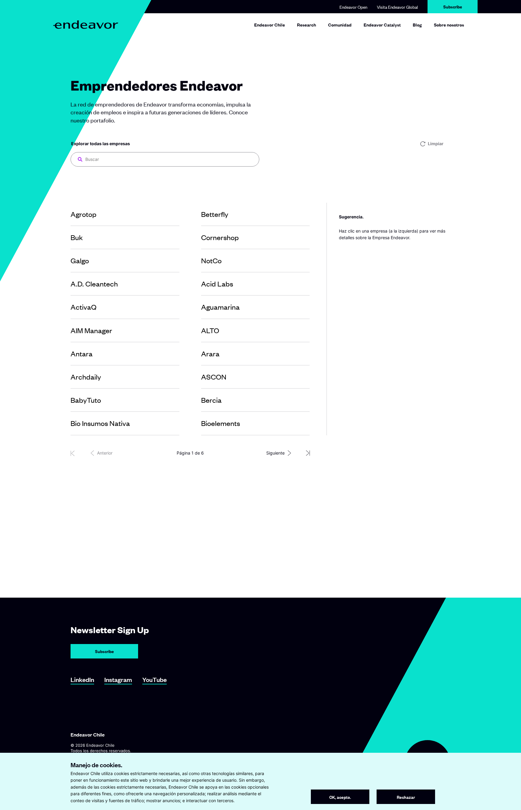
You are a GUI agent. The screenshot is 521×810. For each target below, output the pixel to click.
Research (306, 24)
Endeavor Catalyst (382, 24)
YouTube (154, 679)
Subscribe (452, 6)
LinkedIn (82, 679)
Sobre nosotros (449, 24)
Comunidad (340, 24)
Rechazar (406, 797)
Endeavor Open (353, 7)
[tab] (125, 214)
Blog (417, 24)
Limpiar (436, 143)
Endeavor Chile (269, 24)
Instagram (118, 679)
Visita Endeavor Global (397, 7)
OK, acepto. (340, 797)
